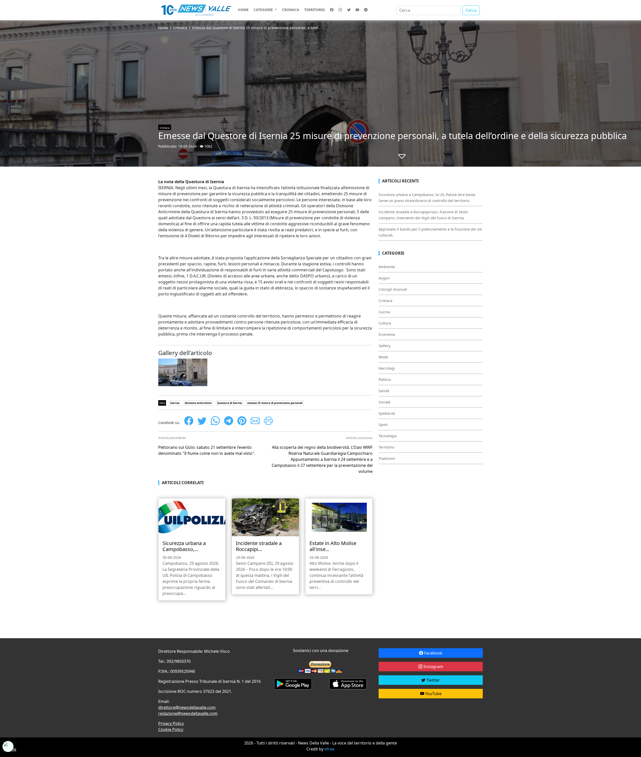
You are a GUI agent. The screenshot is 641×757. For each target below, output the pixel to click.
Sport (383, 424)
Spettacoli (387, 413)
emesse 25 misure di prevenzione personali (274, 403)
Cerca (471, 10)
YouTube (432, 693)
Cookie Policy (170, 729)
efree (330, 749)
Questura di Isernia (229, 403)
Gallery (384, 345)
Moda (383, 357)
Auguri (384, 278)
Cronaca (290, 9)
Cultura (385, 323)
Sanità (384, 390)
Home (243, 9)
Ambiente (387, 266)
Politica (385, 379)
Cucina (384, 311)
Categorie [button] (264, 9)
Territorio (314, 9)
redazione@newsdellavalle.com (188, 713)
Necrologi (387, 368)
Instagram (432, 666)
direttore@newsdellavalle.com (187, 707)
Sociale (384, 402)
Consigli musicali (393, 289)
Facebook (432, 653)
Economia (387, 334)
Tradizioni (387, 458)
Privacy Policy (171, 723)
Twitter (432, 680)
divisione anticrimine (198, 403)
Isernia (174, 403)
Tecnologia (388, 436)
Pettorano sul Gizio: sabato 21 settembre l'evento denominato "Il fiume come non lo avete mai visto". (206, 450)
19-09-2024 (187, 146)
